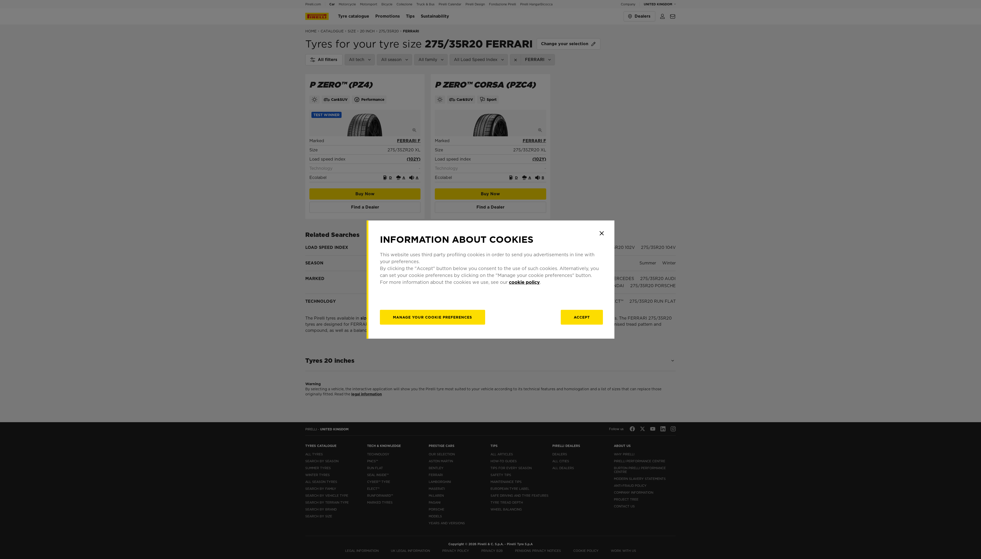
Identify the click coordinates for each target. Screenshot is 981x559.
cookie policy (524, 282)
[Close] (602, 233)
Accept (582, 317)
